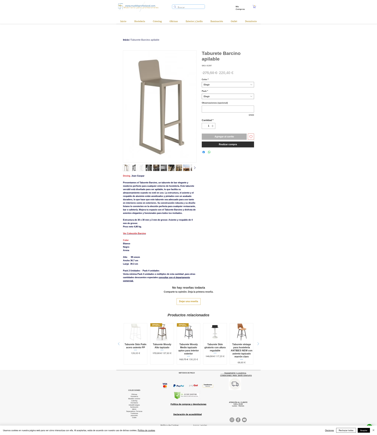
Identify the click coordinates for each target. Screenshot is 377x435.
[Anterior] (118, 343)
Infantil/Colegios (134, 405)
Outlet (134, 417)
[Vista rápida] (135, 332)
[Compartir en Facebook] (203, 152)
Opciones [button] (329, 430)
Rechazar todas (346, 430)
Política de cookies (146, 430)
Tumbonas (134, 413)
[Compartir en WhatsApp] (209, 152)
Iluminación (134, 407)
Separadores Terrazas (134, 411)
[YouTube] (244, 419)
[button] (254, 6)
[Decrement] (204, 126)
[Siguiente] (258, 343)
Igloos (134, 409)
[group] (188, 344)
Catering (134, 401)
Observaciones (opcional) (215, 103)
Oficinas (134, 394)
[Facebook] (238, 419)
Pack (205, 91)
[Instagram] (232, 419)
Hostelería (134, 396)
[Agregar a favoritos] (251, 137)
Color (205, 79)
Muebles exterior (134, 399)
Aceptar (363, 430)
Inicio (126, 40)
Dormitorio (134, 403)
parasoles (134, 415)
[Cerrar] (373, 430)
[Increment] (213, 126)
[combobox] (228, 84)
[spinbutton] (208, 126)
